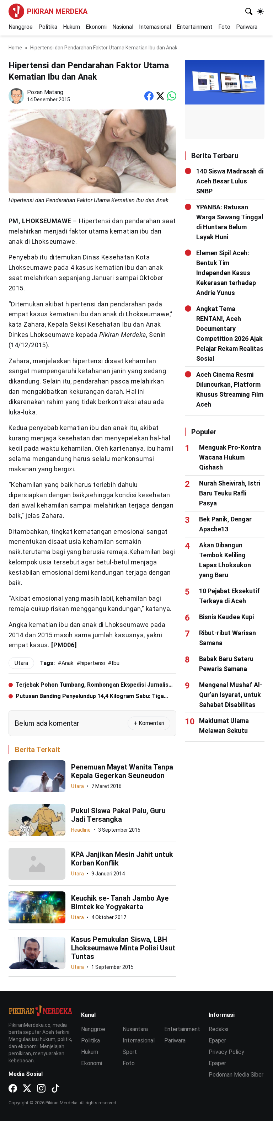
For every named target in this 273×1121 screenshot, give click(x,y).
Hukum (71, 26)
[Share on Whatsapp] (171, 96)
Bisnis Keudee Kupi (226, 617)
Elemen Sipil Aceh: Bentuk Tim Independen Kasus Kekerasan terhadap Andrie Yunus (226, 272)
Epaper (217, 1040)
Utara (77, 786)
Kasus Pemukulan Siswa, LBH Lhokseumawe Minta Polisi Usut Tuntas (123, 948)
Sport (130, 1051)
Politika (47, 26)
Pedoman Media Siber (236, 1074)
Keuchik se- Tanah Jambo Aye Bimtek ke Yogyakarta (119, 902)
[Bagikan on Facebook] (149, 96)
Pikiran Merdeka (57, 11)
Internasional (155, 26)
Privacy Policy (226, 1051)
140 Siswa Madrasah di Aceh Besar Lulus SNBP (229, 181)
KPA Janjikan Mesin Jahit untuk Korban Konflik (122, 858)
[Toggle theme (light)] (260, 11)
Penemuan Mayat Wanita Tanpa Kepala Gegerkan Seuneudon (122, 771)
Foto (224, 26)
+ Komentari (149, 723)
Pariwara (246, 26)
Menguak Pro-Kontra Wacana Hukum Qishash (230, 457)
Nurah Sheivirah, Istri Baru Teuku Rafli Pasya (229, 493)
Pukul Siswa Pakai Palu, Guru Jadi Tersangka (118, 815)
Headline (81, 830)
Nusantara (135, 1029)
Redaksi (218, 1029)
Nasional (122, 26)
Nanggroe (21, 26)
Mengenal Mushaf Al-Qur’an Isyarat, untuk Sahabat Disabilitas (230, 694)
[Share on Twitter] (160, 96)
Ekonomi (96, 26)
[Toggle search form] (249, 11)
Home (15, 47)
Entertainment (195, 26)
